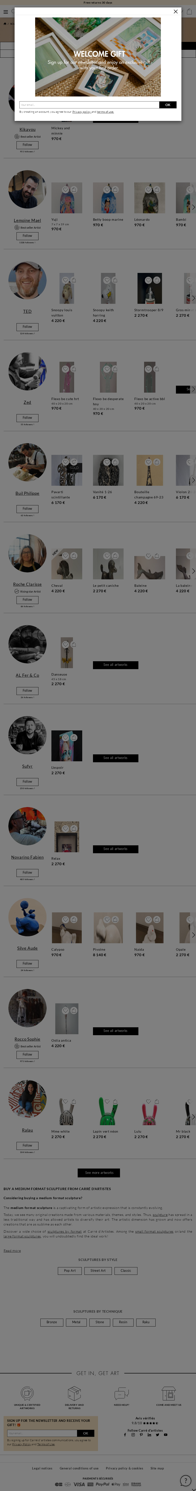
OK (167, 105)
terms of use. (105, 111)
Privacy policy (82, 111)
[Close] (176, 11)
